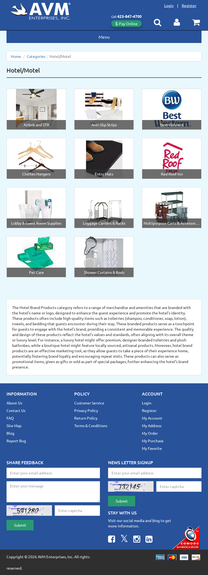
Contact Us (15, 410)
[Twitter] (124, 539)
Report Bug (16, 440)
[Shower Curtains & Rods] (104, 256)
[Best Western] (171, 108)
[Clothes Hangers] (36, 157)
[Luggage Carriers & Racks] (104, 207)
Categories (36, 56)
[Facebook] (111, 539)
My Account (152, 418)
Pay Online (128, 23)
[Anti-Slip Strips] (104, 108)
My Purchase (153, 440)
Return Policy (86, 418)
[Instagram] (136, 539)
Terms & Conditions (90, 425)
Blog (10, 433)
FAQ (10, 418)
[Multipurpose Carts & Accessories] (171, 207)
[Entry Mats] (104, 157)
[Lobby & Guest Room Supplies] (36, 207)
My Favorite (152, 448)
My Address (151, 425)
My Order (150, 433)
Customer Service (89, 402)
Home (16, 56)
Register (189, 5)
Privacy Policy (86, 410)
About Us (14, 402)
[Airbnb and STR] (36, 108)
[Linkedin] (148, 539)
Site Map (13, 425)
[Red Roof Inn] (171, 157)
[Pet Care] (36, 256)
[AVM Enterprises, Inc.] (44, 10)
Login (169, 5)
